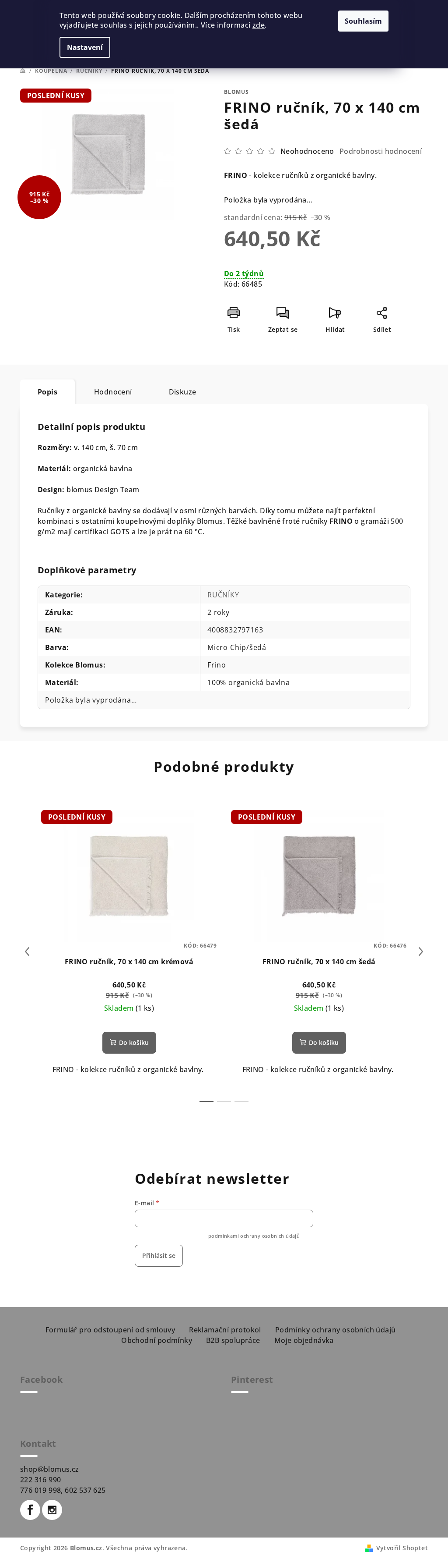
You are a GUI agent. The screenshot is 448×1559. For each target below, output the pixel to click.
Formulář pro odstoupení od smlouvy (110, 1330)
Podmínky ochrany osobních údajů (335, 1330)
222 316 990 (40, 1479)
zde (258, 25)
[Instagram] (52, 1510)
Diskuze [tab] (182, 392)
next (421, 952)
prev (27, 952)
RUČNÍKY (223, 595)
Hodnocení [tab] (113, 392)
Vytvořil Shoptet (402, 1548)
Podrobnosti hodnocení (381, 151)
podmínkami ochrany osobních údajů (254, 1235)
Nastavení (85, 47)
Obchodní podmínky (156, 1340)
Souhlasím (363, 21)
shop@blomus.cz (49, 1469)
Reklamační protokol (225, 1330)
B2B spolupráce (233, 1340)
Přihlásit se (158, 1255)
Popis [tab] (47, 392)
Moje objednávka (304, 1340)
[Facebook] (30, 1510)
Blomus (236, 92)
